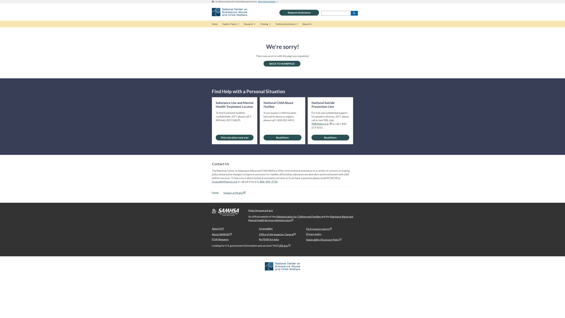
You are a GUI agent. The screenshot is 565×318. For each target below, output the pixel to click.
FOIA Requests (220, 239)
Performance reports (318, 229)
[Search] (354, 13)
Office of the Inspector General (276, 234)
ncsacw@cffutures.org (224, 181)
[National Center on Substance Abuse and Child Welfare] (229, 14)
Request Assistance (299, 12)
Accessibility (266, 228)
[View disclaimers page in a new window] (330, 123)
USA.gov (283, 245)
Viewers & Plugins (233, 192)
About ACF (218, 228)
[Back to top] (557, 310)
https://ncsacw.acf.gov (260, 210)
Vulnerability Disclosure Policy (322, 239)
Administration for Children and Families (298, 216)
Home (215, 192)
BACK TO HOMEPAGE (282, 63)
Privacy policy (313, 234)
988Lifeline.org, (320, 123)
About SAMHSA (221, 234)
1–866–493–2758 (267, 181)
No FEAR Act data (269, 239)
